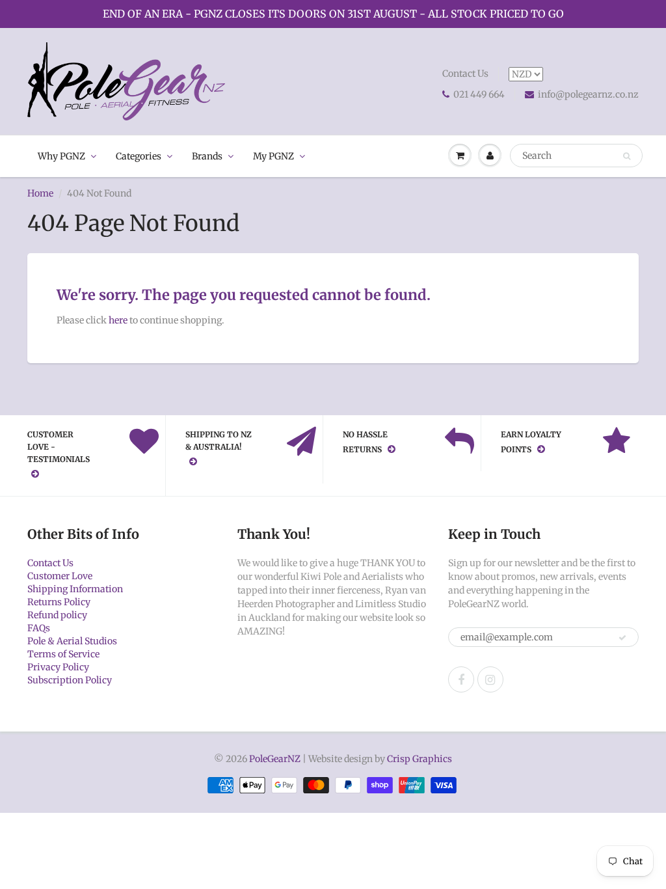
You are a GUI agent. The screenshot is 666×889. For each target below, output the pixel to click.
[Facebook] (461, 679)
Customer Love (59, 576)
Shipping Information (75, 589)
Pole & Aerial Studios (72, 641)
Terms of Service (63, 654)
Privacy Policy (58, 667)
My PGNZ (273, 156)
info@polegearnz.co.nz (588, 94)
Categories (138, 156)
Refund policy (57, 615)
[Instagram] (490, 679)
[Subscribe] (622, 637)
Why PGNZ (61, 156)
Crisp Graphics (419, 759)
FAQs (38, 628)
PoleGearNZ (274, 759)
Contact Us (465, 73)
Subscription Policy (69, 680)
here (118, 320)
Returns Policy (58, 602)
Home (40, 193)
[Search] (626, 156)
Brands (207, 156)
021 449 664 (479, 94)
